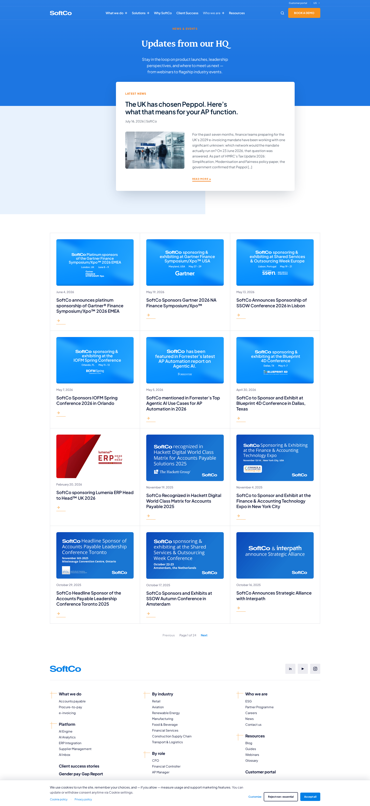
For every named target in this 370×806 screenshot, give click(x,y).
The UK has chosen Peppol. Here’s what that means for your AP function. (181, 108)
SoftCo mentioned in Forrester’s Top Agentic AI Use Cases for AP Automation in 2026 (183, 403)
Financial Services (165, 730)
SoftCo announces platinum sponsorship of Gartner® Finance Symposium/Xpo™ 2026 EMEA (89, 305)
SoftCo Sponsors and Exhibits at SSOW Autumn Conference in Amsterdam (179, 598)
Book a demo (304, 13)
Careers (251, 713)
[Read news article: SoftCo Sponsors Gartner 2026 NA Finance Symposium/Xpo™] (151, 316)
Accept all (310, 796)
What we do (114, 13)
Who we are (211, 13)
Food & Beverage (165, 724)
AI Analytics (67, 737)
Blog (248, 743)
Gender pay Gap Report (81, 773)
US (315, 3)
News (249, 719)
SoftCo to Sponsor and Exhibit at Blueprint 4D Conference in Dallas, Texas (271, 403)
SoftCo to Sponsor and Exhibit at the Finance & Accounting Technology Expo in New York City (273, 501)
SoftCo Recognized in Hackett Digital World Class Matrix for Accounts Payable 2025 (183, 501)
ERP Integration (70, 743)
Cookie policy (59, 799)
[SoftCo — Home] (61, 13)
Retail (156, 701)
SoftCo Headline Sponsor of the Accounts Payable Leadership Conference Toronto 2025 (88, 598)
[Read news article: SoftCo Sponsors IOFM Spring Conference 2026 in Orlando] (61, 414)
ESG (248, 701)
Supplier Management (75, 749)
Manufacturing (162, 719)
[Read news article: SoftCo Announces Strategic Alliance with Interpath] (241, 609)
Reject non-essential (281, 796)
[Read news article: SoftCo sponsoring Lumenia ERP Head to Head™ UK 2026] (61, 508)
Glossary (251, 760)
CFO (155, 760)
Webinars (252, 755)
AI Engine (65, 731)
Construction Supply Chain (172, 736)
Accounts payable (72, 701)
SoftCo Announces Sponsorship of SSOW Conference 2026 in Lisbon (271, 302)
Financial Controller (166, 766)
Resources (237, 13)
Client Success (187, 13)
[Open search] (282, 13)
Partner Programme (259, 707)
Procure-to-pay (70, 707)
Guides (250, 749)
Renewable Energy (166, 713)
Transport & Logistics (167, 742)
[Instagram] (315, 669)
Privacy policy (83, 799)
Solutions (138, 13)
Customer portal (298, 3)
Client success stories (79, 765)
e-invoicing (67, 713)
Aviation (158, 707)
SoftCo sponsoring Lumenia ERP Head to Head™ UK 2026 (95, 495)
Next (204, 635)
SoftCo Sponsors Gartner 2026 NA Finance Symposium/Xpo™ (181, 302)
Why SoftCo (163, 13)
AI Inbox (64, 755)
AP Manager (160, 772)
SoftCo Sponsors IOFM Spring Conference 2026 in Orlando (87, 400)
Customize (254, 796)
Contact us (253, 724)
